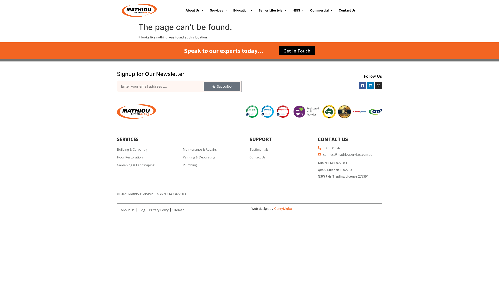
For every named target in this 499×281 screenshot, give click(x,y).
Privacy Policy (159, 210)
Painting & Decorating (199, 157)
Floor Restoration (130, 157)
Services (216, 10)
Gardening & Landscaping (136, 165)
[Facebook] (362, 85)
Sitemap (178, 210)
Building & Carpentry (132, 149)
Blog (141, 210)
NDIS (296, 10)
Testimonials (259, 149)
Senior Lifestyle (270, 10)
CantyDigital (283, 209)
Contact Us (347, 10)
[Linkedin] (370, 85)
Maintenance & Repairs (200, 149)
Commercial (319, 10)
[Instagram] (378, 85)
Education (241, 10)
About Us (193, 10)
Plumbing (190, 165)
